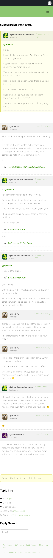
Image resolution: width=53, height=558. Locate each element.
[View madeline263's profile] (4, 435)
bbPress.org (4, 11)
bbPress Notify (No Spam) (20, 243)
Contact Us (12, 553)
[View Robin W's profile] (4, 127)
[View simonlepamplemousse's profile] (5, 35)
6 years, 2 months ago (43, 126)
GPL (4, 553)
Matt (41, 545)
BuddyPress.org (32, 545)
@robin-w (8, 44)
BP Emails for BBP (17, 229)
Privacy (20, 553)
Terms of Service (31, 553)
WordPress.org (8, 545)
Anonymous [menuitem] (49, 3)
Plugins (9, 498)
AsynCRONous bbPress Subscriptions (26, 167)
